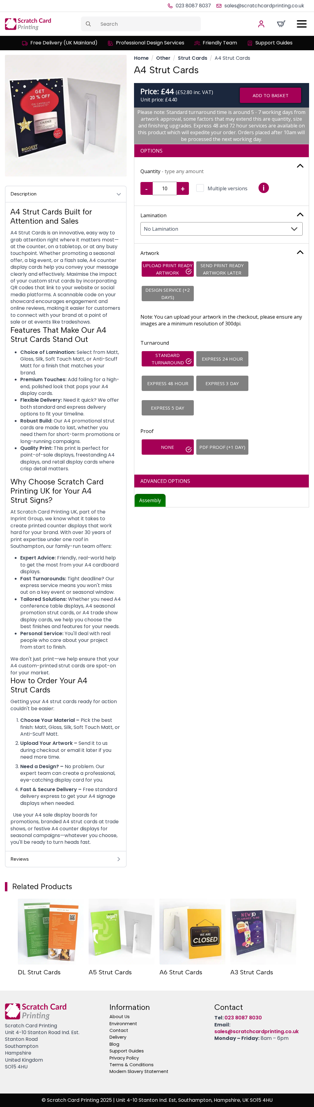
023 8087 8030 (243, 1017)
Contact (118, 1030)
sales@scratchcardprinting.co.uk (256, 1031)
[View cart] (281, 24)
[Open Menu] (301, 24)
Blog (114, 1044)
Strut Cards (192, 58)
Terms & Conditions (131, 1065)
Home (141, 58)
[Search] (88, 24)
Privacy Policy (124, 1058)
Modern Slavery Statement (138, 1071)
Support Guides (126, 1051)
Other (163, 58)
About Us (119, 1016)
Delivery (117, 1037)
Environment (123, 1024)
